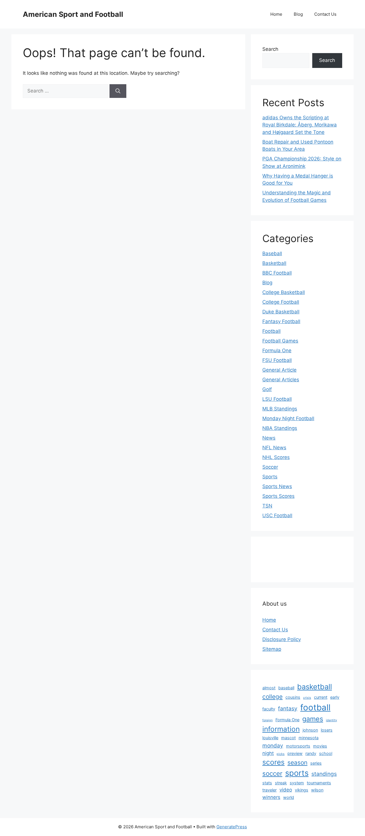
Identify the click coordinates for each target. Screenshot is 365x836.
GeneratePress (231, 826)
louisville (270, 737)
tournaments (319, 782)
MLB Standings (279, 409)
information (281, 729)
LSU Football (277, 399)
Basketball (274, 263)
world (288, 797)
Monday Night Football (288, 418)
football (315, 707)
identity (331, 720)
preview (295, 753)
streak (281, 782)
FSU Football (277, 360)
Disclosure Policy (281, 639)
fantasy (287, 708)
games (312, 719)
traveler (269, 789)
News (268, 438)
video (285, 790)
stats (267, 782)
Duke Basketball (280, 312)
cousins (292, 697)
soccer (272, 773)
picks (281, 754)
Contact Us (325, 14)
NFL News (274, 447)
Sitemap (271, 649)
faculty (268, 708)
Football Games (280, 341)
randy (310, 753)
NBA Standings (279, 428)
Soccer (270, 467)
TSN (267, 506)
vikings (301, 789)
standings (324, 773)
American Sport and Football (73, 14)
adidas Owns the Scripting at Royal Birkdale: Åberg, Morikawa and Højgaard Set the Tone (299, 125)
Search (270, 49)
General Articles (280, 379)
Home (276, 14)
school (325, 753)
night (268, 753)
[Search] (118, 91)
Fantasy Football (281, 321)
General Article (279, 370)
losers (326, 730)
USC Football (277, 515)
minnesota (309, 737)
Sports (269, 477)
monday (272, 745)
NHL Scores (276, 457)
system (297, 782)
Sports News (277, 486)
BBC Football (277, 273)
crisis (307, 698)
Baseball (272, 253)
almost (268, 687)
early (334, 697)
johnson (310, 730)
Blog (298, 14)
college (272, 696)
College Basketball (283, 292)
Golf (267, 389)
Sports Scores (278, 496)
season (297, 762)
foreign (267, 720)
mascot (288, 737)
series (316, 763)
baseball (286, 687)
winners (271, 797)
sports (297, 773)
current (320, 697)
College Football (280, 302)
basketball (314, 686)
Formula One (276, 350)
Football (271, 331)
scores (273, 762)
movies (320, 746)
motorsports (298, 746)
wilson (317, 789)
